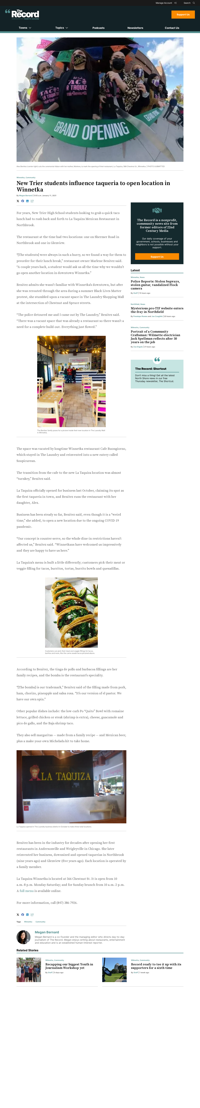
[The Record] (22, 14)
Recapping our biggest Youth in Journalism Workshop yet (69, 966)
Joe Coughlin (157, 316)
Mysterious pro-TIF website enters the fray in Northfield (157, 310)
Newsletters (135, 27)
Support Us (183, 14)
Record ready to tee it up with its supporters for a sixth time (156, 966)
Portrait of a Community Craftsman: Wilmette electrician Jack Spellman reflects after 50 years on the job (155, 337)
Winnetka (21, 177)
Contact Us (172, 27)
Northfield (135, 304)
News (142, 277)
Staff (135, 293)
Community (30, 177)
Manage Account (164, 3)
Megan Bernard (25, 195)
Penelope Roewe (140, 316)
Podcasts (99, 27)
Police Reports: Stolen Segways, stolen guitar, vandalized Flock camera (155, 285)
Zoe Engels (138, 347)
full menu (27, 891)
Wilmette (135, 327)
